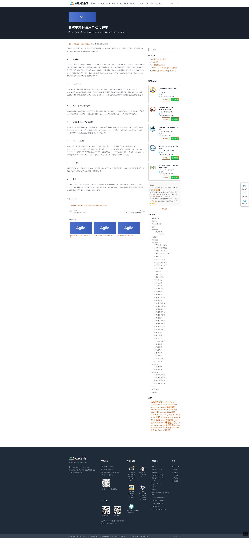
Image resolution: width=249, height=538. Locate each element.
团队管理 (159, 291)
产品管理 (159, 283)
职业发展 (159, 347)
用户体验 (159, 332)
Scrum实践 (160, 268)
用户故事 (159, 335)
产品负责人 (172, 415)
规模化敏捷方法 (161, 383)
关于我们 (158, 3)
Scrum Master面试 (162, 254)
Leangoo (159, 404)
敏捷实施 (176, 420)
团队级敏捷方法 (161, 377)
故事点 (153, 420)
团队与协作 (160, 289)
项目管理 (167, 430)
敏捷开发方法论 (161, 306)
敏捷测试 (162, 425)
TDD (158, 415)
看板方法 (159, 338)
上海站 (162, 234)
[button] (177, 3)
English (178, 536)
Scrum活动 (160, 274)
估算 (154, 417)
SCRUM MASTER (169, 409)
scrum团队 (155, 412)
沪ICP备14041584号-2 (121, 536)
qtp (82, 205)
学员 (151, 3)
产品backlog (164, 415)
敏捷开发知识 (160, 309)
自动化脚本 (103, 205)
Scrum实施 (163, 412)
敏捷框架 (159, 318)
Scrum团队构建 (161, 262)
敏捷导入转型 (160, 297)
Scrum (154, 221)
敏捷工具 (159, 300)
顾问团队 (133, 3)
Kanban (153, 404)
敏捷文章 (76, 44)
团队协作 (164, 417)
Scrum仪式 (160, 256)
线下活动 (159, 232)
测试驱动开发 (158, 428)
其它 (153, 227)
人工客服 (155, 201)
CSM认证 (157, 401)
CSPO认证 (169, 401)
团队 (158, 416)
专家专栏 (159, 280)
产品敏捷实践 (160, 374)
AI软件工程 (156, 218)
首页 (70, 44)
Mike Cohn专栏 (161, 245)
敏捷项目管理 (160, 326)
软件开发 (158, 430)
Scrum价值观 (160, 259)
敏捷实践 (159, 294)
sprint (154, 414)
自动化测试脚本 (93, 205)
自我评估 (159, 353)
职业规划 (159, 350)
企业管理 (159, 286)
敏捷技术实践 (160, 315)
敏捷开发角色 (160, 312)
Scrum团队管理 (161, 265)
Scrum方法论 (160, 271)
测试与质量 (85, 44)
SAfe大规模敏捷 (161, 248)
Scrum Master (157, 224)
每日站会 (177, 425)
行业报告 (159, 356)
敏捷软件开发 (160, 324)
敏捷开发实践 (160, 303)
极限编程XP (156, 389)
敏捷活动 (155, 364)
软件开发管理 (160, 359)
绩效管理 (159, 344)
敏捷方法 (156, 425)
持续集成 (177, 417)
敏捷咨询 (115, 3)
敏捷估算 (163, 420)
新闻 (153, 386)
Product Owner (161, 407)
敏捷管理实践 (160, 321)
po (155, 407)
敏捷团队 (170, 419)
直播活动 (159, 367)
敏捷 (157, 419)
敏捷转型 (170, 425)
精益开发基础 (160, 341)
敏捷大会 (155, 230)
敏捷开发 (155, 237)
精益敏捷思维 (160, 380)
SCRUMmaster (155, 410)
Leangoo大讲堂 (168, 404)
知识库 (154, 392)
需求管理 (159, 361)
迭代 (162, 430)
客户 (146, 3)
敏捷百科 (155, 372)
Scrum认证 (160, 277)
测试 (85, 205)
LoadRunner (75, 205)
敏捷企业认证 (105, 3)
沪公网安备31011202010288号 (140, 536)
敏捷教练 (155, 240)
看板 (173, 428)
